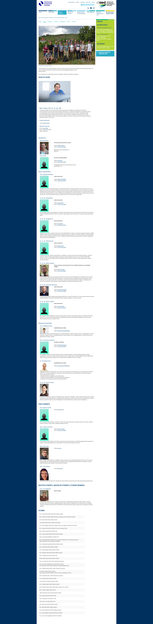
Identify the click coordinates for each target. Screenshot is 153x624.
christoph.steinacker (62, 289)
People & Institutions (60, 12)
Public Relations (90, 12)
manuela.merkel (61, 145)
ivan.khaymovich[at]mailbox (63, 365)
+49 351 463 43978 (61, 346)
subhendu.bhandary (61, 179)
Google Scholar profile (44, 120)
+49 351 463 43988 (61, 204)
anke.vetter (59, 160)
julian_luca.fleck (61, 429)
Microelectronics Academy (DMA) (110, 12)
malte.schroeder (61, 269)
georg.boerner (60, 203)
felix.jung (59, 448)
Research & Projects (70, 12)
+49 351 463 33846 (61, 162)
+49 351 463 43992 (61, 430)
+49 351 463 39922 (61, 147)
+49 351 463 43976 (61, 180)
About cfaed (51, 12)
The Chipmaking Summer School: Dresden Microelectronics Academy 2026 (104, 38)
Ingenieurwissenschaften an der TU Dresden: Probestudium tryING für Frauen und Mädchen (105, 31)
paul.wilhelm (60, 468)
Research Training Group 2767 (99, 13)
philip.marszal (60, 246)
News (40, 12)
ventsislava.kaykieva (62, 345)
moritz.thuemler (60, 306)
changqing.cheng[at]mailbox (63, 330)
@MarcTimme (46, 123)
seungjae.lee (60, 223)
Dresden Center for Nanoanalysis (81, 12)
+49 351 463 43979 (61, 247)
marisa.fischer (60, 409)
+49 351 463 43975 (61, 225)
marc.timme (45, 128)
